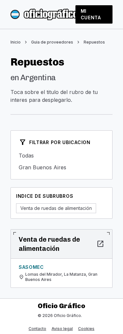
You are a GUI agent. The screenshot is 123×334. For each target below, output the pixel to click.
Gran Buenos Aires (61, 167)
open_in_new (100, 244)
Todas (61, 155)
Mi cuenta (91, 14)
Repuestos (94, 42)
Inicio (15, 42)
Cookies (86, 328)
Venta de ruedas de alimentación (56, 208)
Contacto (37, 328)
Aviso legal (62, 328)
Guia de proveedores (52, 42)
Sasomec (31, 267)
